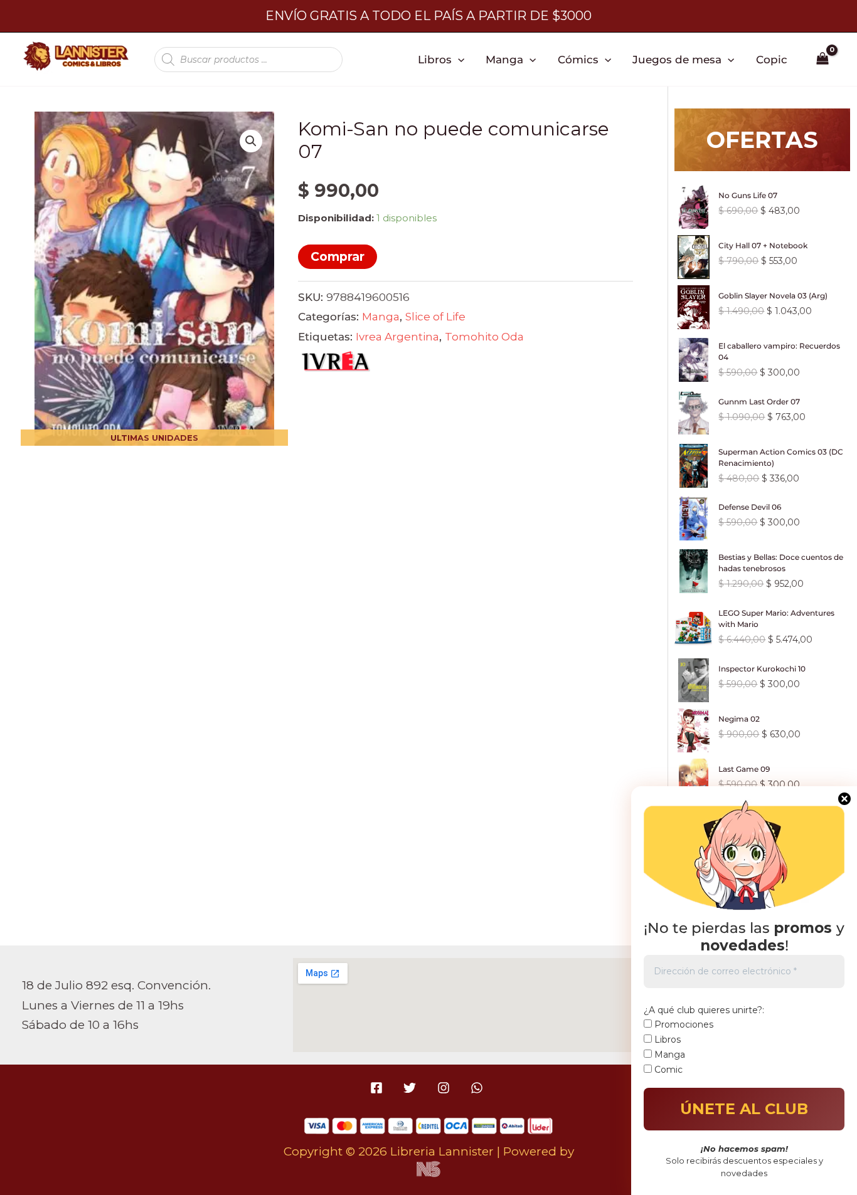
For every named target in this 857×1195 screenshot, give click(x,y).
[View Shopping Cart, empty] (823, 59)
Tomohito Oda (484, 336)
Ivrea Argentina (397, 336)
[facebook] (378, 1088)
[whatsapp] (478, 1088)
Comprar (338, 257)
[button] (458, 60)
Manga (504, 59)
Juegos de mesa (676, 59)
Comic (667, 1069)
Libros (435, 59)
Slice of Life (435, 316)
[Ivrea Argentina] (335, 364)
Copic (771, 59)
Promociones (682, 1024)
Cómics (578, 59)
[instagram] (445, 1088)
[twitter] (412, 1088)
